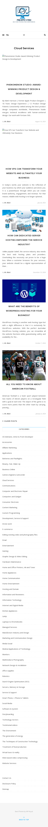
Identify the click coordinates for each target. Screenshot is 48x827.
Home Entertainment (10, 583)
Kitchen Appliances (9, 611)
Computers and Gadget (11, 496)
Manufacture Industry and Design (15, 632)
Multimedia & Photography (13, 660)
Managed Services (9, 627)
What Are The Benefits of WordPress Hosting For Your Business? (24, 310)
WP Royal (29, 811)
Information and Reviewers (13, 594)
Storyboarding (8, 714)
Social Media (7, 703)
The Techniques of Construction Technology (20, 741)
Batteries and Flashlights (12, 458)
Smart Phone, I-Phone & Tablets (15, 698)
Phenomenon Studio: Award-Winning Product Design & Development (24, 89)
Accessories (7, 442)
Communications (8, 485)
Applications (7, 453)
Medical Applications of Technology (16, 649)
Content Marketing (9, 507)
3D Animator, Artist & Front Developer (17, 437)
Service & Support (9, 692)
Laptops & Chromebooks (12, 622)
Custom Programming (11, 513)
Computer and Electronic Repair (15, 491)
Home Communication (11, 578)
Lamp (4, 616)
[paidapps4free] (24, 15)
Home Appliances (9, 573)
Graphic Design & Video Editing (14, 556)
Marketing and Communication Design (17, 638)
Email (4, 540)
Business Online (8, 469)
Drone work (7, 524)
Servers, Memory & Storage (13, 687)
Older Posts (10, 421)
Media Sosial (7, 643)
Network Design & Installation (14, 665)
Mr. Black (7, 121)
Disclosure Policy (9, 783)
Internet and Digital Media (12, 605)
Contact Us (6, 778)
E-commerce (7, 529)
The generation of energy (12, 736)
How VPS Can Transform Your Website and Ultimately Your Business (24, 173)
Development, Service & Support (15, 518)
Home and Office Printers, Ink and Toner (18, 567)
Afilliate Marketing (9, 447)
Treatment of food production (14, 747)
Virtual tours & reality (10, 752)
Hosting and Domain (10, 589)
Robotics (5, 676)
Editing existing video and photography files (20, 535)
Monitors (6, 654)
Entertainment (8, 545)
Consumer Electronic (10, 502)
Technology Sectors (10, 720)
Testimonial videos (9, 725)
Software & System (10, 709)
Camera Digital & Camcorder (13, 475)
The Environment (9, 730)
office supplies (8, 670)
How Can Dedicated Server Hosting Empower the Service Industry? (24, 240)
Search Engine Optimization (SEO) (15, 681)
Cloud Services (8, 480)
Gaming (5, 551)
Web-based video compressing (14, 758)
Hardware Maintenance (11, 562)
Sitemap (5, 789)
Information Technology (11, 600)
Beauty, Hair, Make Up (11, 464)
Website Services (9, 763)
